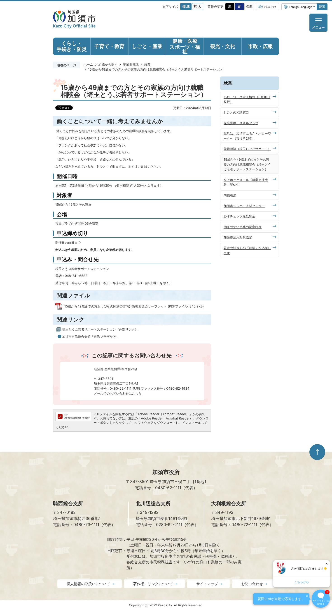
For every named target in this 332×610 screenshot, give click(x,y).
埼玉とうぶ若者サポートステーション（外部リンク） (100, 329)
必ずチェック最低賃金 (239, 216)
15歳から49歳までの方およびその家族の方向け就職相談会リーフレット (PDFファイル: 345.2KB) (134, 306)
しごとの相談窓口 (236, 112)
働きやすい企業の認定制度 (243, 227)
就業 (147, 64)
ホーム (88, 64)
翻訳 (322, 6)
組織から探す (107, 64)
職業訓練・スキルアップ (241, 123)
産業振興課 (131, 64)
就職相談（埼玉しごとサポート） (247, 149)
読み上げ (270, 7)
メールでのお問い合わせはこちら (117, 393)
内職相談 (230, 195)
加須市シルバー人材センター (244, 206)
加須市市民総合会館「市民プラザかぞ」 (90, 336)
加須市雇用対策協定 (238, 237)
